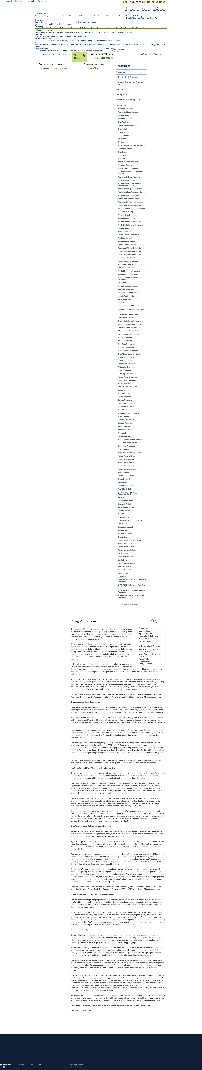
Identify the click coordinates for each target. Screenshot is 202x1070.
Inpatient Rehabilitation (148, 633)
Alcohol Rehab (123, 115)
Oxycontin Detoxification (127, 563)
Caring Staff (121, 94)
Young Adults (144, 659)
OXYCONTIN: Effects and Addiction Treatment (131, 586)
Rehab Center (123, 142)
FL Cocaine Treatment (126, 367)
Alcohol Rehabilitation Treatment (130, 225)
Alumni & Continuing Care (128, 100)
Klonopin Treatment (125, 433)
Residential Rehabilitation (149, 636)
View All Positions (75, 1067)
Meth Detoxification (125, 557)
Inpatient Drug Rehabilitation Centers (132, 324)
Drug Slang (122, 576)
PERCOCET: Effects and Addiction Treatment (131, 591)
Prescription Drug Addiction (128, 293)
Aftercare (121, 159)
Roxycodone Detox (125, 570)
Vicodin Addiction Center (127, 296)
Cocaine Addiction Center (128, 286)
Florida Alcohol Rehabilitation (129, 235)
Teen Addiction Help (125, 212)
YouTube (11, 1)
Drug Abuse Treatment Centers (130, 520)
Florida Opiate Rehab (126, 463)
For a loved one (60, 68)
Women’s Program (146, 651)
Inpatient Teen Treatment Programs (131, 208)
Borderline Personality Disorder (130, 453)
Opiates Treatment (125, 400)
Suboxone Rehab (124, 504)
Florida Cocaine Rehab (126, 456)
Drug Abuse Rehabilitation (128, 314)
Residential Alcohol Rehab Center (131, 248)
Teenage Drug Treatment (127, 215)
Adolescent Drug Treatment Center (131, 192)
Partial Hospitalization (147, 638)
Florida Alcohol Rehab (126, 232)
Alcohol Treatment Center (128, 274)
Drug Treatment (124, 132)
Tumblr (17, 1)
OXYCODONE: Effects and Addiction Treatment (132, 581)
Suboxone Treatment (126, 420)
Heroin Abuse (123, 524)
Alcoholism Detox (125, 534)
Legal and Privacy (26, 1065)
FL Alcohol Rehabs (125, 238)
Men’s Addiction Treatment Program (149, 655)
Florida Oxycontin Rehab (127, 469)
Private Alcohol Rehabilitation (129, 255)
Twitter (23, 1)
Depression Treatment (126, 446)
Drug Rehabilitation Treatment (129, 321)
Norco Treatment (124, 393)
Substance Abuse (125, 149)
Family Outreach (145, 664)
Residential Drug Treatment (128, 413)
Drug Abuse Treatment (126, 517)
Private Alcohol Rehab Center (129, 251)
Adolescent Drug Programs (128, 195)
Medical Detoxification (147, 631)
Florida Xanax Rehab (126, 476)
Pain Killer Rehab (124, 489)
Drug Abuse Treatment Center (129, 354)
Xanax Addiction (124, 299)
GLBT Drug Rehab (125, 155)
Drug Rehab (122, 129)
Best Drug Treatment (126, 344)
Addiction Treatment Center (128, 162)
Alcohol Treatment (125, 118)
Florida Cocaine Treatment (128, 377)
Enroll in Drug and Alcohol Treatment (132, 306)
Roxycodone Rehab (125, 501)
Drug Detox (122, 537)
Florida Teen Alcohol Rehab (128, 199)
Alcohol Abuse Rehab (126, 241)
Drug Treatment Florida (127, 364)
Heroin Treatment (124, 384)
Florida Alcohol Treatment (128, 261)
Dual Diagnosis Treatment (149, 649)
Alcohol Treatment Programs (129, 271)
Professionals (144, 661)
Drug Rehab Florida (125, 318)
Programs (120, 72)
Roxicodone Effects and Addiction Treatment (131, 596)
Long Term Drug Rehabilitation (129, 328)
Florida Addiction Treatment (128, 168)
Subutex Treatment (125, 423)
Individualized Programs (127, 77)
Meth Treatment (124, 390)
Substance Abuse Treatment (129, 527)
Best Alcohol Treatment (127, 268)
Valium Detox (123, 573)
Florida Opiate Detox (126, 547)
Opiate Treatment (124, 397)
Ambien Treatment (125, 337)
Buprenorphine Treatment (128, 351)
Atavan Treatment (125, 341)
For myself (44, 68)
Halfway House (145, 641)
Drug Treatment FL (125, 361)
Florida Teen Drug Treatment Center (132, 205)
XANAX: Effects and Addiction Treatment (129, 279)
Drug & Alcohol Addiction (127, 126)
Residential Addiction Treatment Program (130, 173)
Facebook (4, 1)
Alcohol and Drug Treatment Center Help (131, 310)
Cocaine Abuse (124, 511)
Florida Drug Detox (125, 544)
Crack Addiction (124, 283)
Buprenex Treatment (126, 347)
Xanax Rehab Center (126, 507)
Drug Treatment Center (127, 357)
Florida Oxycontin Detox (127, 550)
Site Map (38, 1065)
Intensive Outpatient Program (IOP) (129, 83)
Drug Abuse (122, 514)
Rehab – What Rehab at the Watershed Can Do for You (128, 493)
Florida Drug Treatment (127, 380)
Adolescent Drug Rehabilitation (130, 189)
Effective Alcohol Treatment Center (131, 264)
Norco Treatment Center (127, 387)
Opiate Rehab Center (126, 479)
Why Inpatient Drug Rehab (128, 331)
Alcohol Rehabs (124, 228)
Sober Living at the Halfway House (131, 145)
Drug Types (122, 152)
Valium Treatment (124, 426)
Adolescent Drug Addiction (128, 180)
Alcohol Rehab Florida (126, 218)
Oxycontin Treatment (126, 407)
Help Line (121, 303)
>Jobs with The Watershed (36, 1)
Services (120, 89)
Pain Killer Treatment (126, 410)
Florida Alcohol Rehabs (127, 245)
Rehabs (121, 497)
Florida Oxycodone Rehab (128, 466)
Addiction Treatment (126, 109)
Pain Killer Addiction (126, 289)
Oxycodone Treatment (126, 403)
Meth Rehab (122, 482)
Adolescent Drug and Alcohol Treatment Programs (129, 184)
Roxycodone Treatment (127, 416)
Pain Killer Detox (124, 567)
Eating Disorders (124, 436)
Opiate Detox (123, 560)
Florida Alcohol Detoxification (129, 540)
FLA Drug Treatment (126, 374)
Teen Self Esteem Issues (127, 443)
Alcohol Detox (123, 530)
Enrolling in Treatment (126, 258)
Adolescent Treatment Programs (130, 202)
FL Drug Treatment (125, 370)
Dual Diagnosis (124, 136)
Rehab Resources (130, 604)
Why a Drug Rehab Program (129, 334)
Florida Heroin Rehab (126, 459)
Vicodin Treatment (125, 430)
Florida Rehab (123, 472)
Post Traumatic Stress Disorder (130, 440)
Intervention (122, 139)
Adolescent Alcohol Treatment (129, 177)
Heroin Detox (123, 553)
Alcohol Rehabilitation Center (129, 222)
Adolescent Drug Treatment (128, 112)
